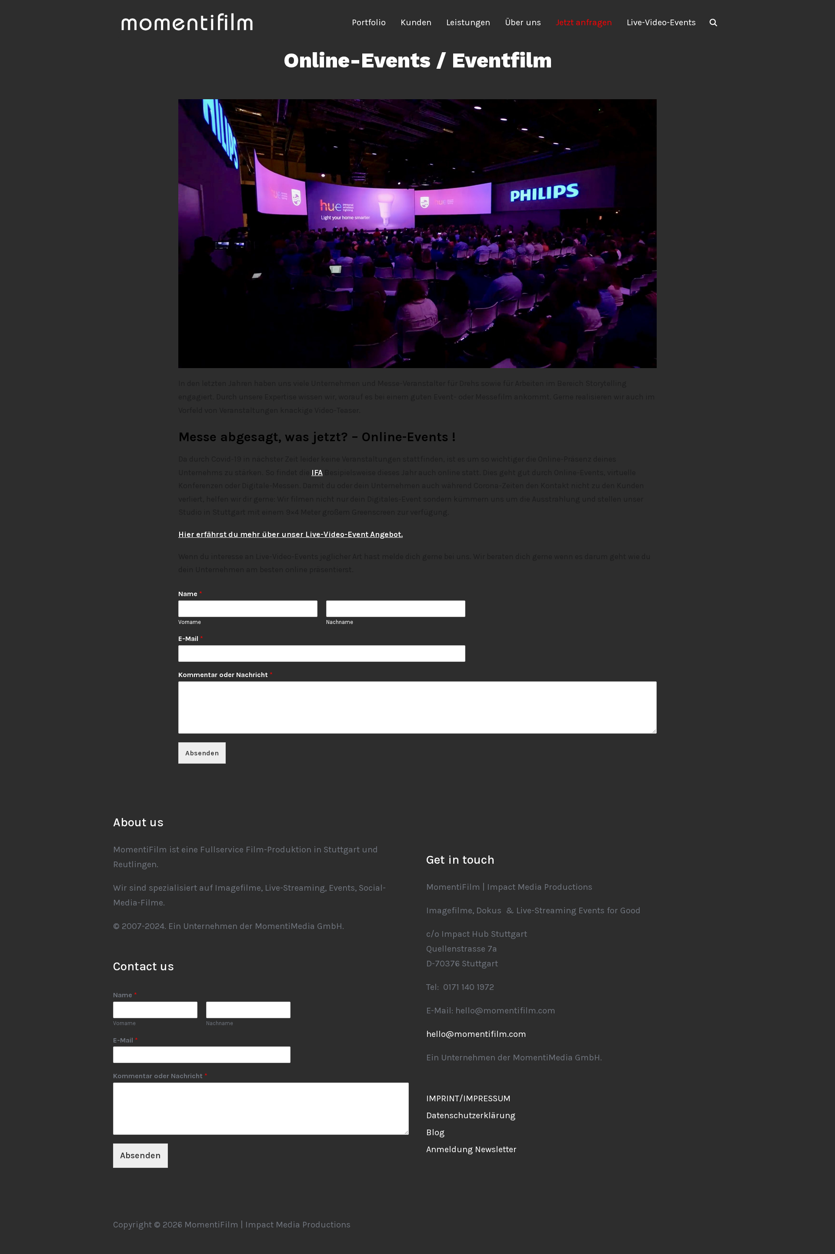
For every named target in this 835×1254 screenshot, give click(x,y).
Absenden (202, 753)
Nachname (339, 622)
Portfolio (369, 22)
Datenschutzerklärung (470, 1115)
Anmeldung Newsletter (471, 1149)
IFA (317, 472)
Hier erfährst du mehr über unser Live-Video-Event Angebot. (290, 534)
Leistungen (468, 22)
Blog (435, 1132)
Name (190, 594)
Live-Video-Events (661, 22)
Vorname (189, 622)
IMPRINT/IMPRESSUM (468, 1098)
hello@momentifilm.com (476, 1034)
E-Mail (190, 638)
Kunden (416, 22)
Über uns (523, 22)
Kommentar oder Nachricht (225, 675)
